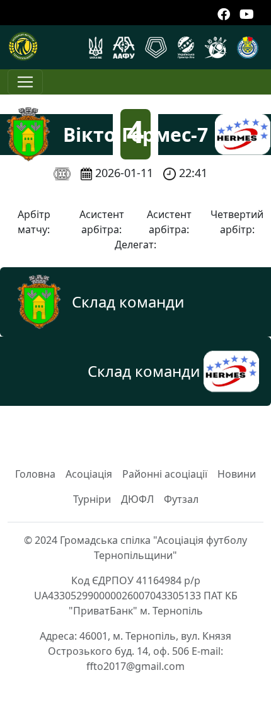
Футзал (181, 499)
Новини (236, 474)
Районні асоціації (164, 474)
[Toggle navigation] (25, 82)
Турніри (92, 499)
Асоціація (89, 474)
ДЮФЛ (137, 499)
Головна (35, 474)
